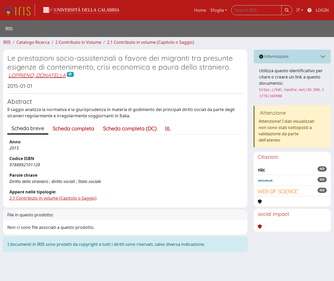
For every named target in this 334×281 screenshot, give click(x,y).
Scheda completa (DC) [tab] (130, 128)
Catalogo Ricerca (33, 42)
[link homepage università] (81, 10)
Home (200, 10)
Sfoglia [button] (217, 10)
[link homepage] (19, 10)
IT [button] (298, 10)
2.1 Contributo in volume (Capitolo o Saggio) (150, 42)
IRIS (7, 42)
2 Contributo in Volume (78, 42)
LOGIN (322, 10)
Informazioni (275, 56)
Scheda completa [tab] (73, 128)
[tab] (168, 128)
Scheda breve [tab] (27, 128)
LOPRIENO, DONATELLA (37, 75)
